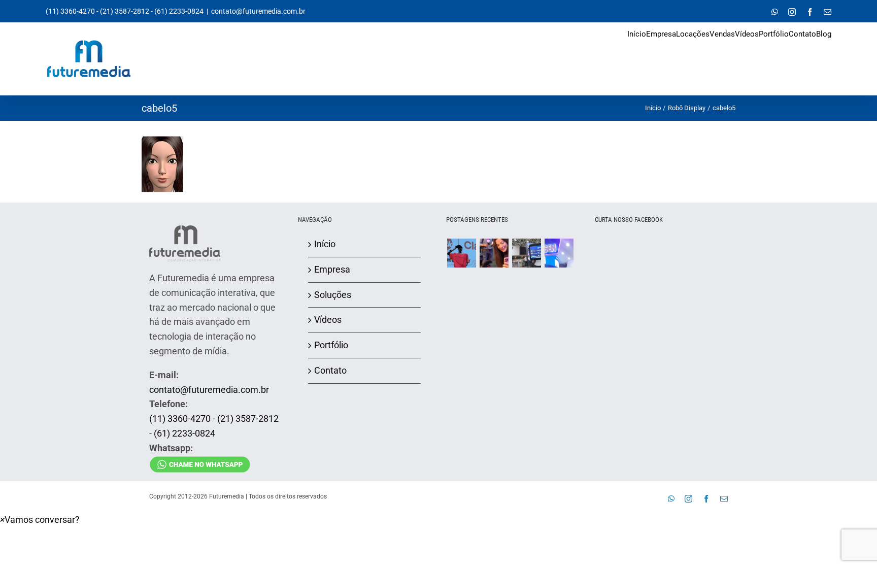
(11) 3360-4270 (70, 11)
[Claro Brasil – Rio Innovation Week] (494, 253)
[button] (40, 519)
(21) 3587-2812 (124, 11)
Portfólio (331, 345)
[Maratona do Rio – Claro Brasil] (461, 253)
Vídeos (328, 319)
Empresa (332, 269)
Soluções (332, 294)
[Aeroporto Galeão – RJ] (526, 253)
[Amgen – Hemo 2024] (559, 253)
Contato (330, 370)
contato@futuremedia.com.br (258, 11)
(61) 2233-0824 (179, 11)
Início (324, 244)
